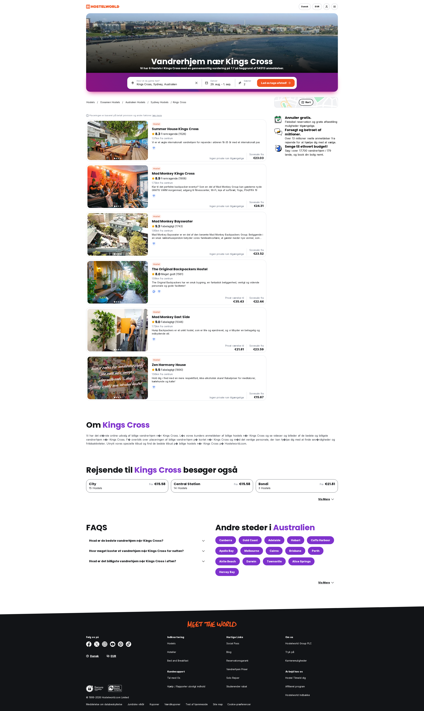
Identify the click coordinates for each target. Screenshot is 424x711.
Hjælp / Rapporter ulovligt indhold (186, 686)
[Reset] (196, 83)
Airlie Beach (227, 561)
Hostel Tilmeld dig (295, 677)
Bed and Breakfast (177, 660)
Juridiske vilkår (136, 704)
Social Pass (232, 643)
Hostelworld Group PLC (298, 643)
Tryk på (289, 652)
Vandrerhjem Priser (237, 669)
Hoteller (171, 652)
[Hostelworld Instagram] (104, 644)
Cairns (274, 550)
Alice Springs (301, 561)
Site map (218, 704)
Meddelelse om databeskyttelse (104, 704)
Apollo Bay (226, 550)
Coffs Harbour (320, 540)
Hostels (171, 643)
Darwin (251, 561)
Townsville (274, 561)
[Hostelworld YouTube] (112, 644)
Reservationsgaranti (237, 660)
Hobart (295, 540)
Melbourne (251, 550)
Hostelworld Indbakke (297, 695)
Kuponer (154, 704)
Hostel (156, 124)
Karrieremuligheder (296, 660)
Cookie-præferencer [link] (239, 704)
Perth (315, 550)
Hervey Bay (227, 572)
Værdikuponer (172, 704)
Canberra (225, 540)
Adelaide (274, 540)
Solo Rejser (232, 677)
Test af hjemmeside (197, 704)
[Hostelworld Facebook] (88, 644)
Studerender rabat (236, 686)
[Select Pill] (326, 6)
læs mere (157, 115)
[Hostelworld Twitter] (96, 644)
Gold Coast (250, 540)
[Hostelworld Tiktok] (128, 644)
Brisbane (295, 550)
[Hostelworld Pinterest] (120, 644)
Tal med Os (173, 677)
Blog (228, 652)
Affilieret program (295, 686)
